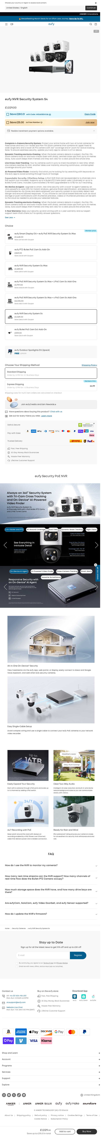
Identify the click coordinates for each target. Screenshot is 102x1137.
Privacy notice (57, 1115)
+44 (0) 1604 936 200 (18, 996)
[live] (11, 24)
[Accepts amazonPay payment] (8, 1032)
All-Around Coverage (36, 529)
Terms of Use (48, 963)
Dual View (53, 529)
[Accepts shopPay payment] (8, 1041)
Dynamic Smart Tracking (72, 529)
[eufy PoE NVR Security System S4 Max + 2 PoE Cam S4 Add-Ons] (51, 284)
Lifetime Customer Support (53, 1011)
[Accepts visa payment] (34, 1041)
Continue (91, 8)
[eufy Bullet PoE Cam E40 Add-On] (51, 332)
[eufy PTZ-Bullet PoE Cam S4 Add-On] (51, 253)
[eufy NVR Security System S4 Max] (51, 269)
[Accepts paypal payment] (84, 1032)
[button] (96, 3)
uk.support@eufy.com (16, 1002)
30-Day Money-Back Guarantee (55, 1001)
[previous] (7, 545)
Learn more (46, 416)
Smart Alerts (86, 571)
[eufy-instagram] (4, 1095)
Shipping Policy (89, 365)
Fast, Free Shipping (49, 996)
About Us (9, 1115)
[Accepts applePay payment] (34, 1032)
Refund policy (41, 1115)
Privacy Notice (62, 963)
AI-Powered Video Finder (42, 571)
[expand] (94, 131)
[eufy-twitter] (14, 1095)
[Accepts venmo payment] (21, 1041)
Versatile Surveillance (51, 577)
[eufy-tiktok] (19, 1095)
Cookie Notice (40, 1119)
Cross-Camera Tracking (67, 571)
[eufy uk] (51, 24)
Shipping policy (24, 1115)
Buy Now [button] (86, 1132)
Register (78, 955)
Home (7, 928)
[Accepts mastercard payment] (72, 1032)
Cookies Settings (75, 1115)
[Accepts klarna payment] (46, 1041)
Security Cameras (19, 928)
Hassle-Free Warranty (50, 1006)
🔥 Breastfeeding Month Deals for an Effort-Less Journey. (51, 19)
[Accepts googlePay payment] (59, 1032)
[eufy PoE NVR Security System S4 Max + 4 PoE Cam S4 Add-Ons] (51, 301)
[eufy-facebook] (9, 1095)
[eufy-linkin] (24, 1095)
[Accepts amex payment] (21, 1032)
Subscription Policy (59, 1119)
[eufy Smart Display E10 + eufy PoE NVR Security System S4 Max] (51, 237)
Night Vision (91, 529)
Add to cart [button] (65, 1132)
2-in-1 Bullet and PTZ (14, 529)
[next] (95, 545)
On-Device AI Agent (19, 571)
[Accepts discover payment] (46, 1032)
